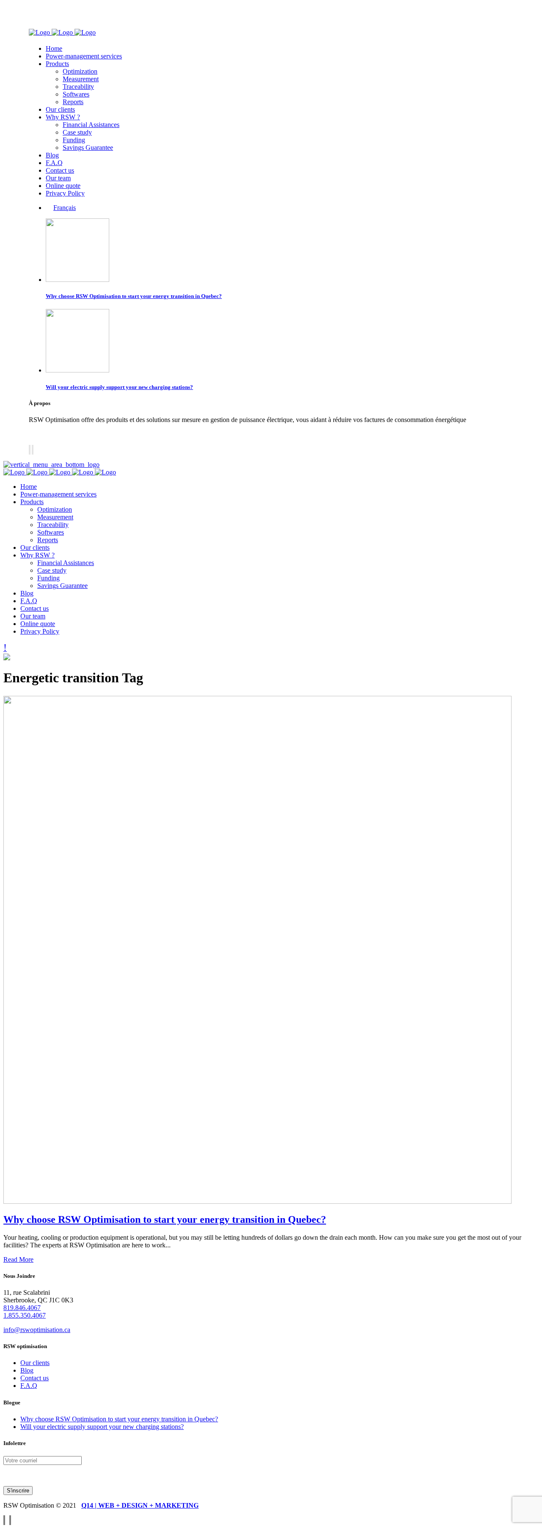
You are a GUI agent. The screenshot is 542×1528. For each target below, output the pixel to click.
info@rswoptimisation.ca (36, 1329)
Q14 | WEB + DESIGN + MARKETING (140, 1505)
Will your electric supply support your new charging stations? (119, 387)
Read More (18, 1259)
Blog (26, 1370)
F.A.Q (28, 1385)
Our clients (35, 1362)
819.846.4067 (22, 1307)
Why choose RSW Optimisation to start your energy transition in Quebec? (134, 296)
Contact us (34, 1378)
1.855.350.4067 (24, 1315)
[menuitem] (61, 207)
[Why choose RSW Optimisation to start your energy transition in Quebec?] (257, 1201)
